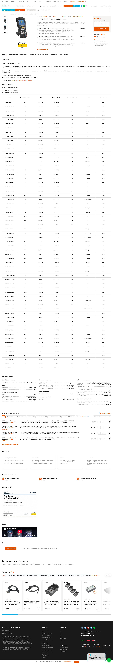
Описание (4, 54)
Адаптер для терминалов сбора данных (27, 575)
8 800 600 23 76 (30, 6)
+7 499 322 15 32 (19, 6)
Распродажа (20, 10)
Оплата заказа (63, 649)
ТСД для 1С (48, 564)
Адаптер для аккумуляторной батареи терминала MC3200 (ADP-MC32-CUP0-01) (52, 603)
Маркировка (80, 1)
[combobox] (102, 416)
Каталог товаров (12, 14)
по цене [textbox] (100, 416)
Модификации (23, 54)
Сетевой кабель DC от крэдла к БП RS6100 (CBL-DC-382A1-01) (32, 603)
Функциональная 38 (41, 416)
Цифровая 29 (31, 416)
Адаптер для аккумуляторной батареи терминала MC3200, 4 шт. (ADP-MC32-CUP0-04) (71, 603)
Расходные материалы (47, 649)
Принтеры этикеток (46, 635)
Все (4, 416)
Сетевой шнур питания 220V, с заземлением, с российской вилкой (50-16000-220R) (12, 603)
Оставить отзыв (11, 548)
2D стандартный (21, 416)
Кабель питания (11, 575)
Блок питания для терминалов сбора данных (68, 575)
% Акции (72, 1)
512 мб (64, 416)
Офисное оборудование (47, 651)
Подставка (51, 575)
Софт (34, 1)
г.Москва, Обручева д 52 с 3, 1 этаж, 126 (101, 6)
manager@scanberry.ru (42, 6)
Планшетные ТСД (39, 564)
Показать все (85, 417)
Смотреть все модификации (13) (10, 444)
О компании (5, 1)
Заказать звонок (68, 6)
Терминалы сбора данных (24, 14)
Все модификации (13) (42, 49)
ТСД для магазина (68, 564)
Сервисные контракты (87, 575)
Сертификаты (57, 1)
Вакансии (13, 1)
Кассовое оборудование (47, 647)
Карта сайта (63, 651)
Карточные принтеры (47, 637)
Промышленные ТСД (27, 564)
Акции (61, 634)
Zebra (54, 16)
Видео (60, 54)
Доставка (21, 1)
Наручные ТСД (16, 564)
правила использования (67, 661)
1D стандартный (11, 416)
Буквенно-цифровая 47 (55, 416)
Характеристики (13, 54)
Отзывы (65, 1)
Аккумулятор (43, 575)
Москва (103, 34)
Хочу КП (77, 6)
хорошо (76, 661)
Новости (41, 1)
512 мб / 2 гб (71, 416)
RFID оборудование (46, 645)
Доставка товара (64, 647)
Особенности (32, 54)
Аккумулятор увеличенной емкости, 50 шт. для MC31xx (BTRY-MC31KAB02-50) (91, 603)
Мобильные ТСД (7, 564)
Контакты (48, 1)
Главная (4, 14)
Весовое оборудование (47, 639)
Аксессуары (44, 657)
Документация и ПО (43, 54)
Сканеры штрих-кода (47, 633)
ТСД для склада (57, 564)
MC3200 (64, 16)
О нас (61, 631)
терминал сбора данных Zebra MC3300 (22, 80)
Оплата (28, 1)
